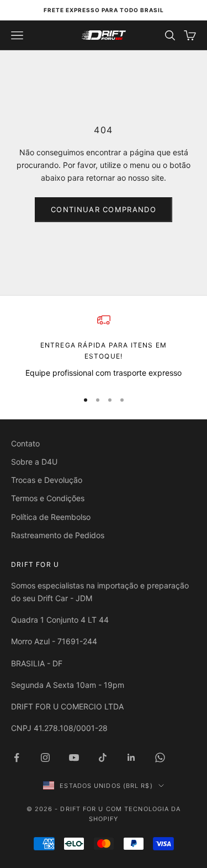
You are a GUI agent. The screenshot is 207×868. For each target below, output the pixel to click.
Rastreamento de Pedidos (57, 535)
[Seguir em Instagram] (45, 757)
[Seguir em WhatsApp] (160, 757)
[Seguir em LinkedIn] (131, 757)
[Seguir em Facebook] (16, 757)
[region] (103, 347)
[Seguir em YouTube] (73, 757)
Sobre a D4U (34, 461)
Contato (25, 443)
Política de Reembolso (51, 517)
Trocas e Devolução (46, 480)
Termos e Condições (47, 498)
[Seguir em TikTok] (102, 757)
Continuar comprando (103, 209)
